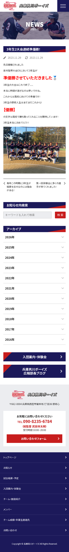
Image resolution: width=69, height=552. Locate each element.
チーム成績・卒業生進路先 (16, 519)
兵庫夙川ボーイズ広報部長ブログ (34, 371)
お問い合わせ (10, 530)
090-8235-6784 (37, 421)
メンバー (7, 509)
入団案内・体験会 (35, 356)
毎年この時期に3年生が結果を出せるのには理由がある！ (19, 186)
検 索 (60, 214)
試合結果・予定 (11, 478)
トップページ (9, 457)
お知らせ (7, 467)
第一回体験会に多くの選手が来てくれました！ (48, 184)
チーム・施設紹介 (11, 499)
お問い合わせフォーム (33, 439)
